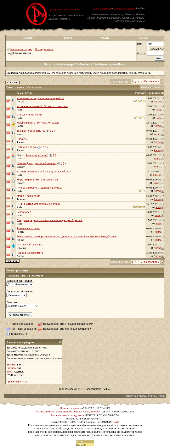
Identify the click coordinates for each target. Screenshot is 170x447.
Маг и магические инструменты (67, 415)
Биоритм (22, 139)
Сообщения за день (106, 64)
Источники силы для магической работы (40, 98)
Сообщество (82, 64)
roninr (20, 215)
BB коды (11, 364)
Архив (151, 396)
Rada (19, 109)
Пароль (141, 53)
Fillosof (157, 174)
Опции (145, 87)
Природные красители (30, 252)
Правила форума (16, 381)
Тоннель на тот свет (28, 228)
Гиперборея (24, 212)
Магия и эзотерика (21, 49)
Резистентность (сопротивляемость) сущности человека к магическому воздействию (67, 236)
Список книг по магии (29, 114)
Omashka (21, 247)
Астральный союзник (29, 244)
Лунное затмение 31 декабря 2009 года (39, 187)
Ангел (20, 101)
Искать (158, 87)
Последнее (153, 93)
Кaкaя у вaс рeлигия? (37, 155)
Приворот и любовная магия (64, 9)
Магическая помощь (124, 8)
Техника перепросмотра (31, 130)
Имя (139, 44)
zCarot (116, 421)
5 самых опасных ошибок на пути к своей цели (44, 171)
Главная (27, 38)
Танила (21, 199)
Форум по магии (102, 8)
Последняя (151, 81)
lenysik (157, 134)
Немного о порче (27, 147)
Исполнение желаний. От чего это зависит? (42, 106)
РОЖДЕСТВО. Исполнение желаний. (38, 203)
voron (20, 134)
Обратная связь (136, 396)
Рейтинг (140, 93)
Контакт (143, 38)
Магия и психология (28, 195)
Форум (67, 38)
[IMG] (9, 371)
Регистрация (52, 64)
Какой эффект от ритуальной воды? (38, 122)
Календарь (67, 64)
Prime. (157, 158)
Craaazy (21, 158)
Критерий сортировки (19, 280)
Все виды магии (44, 49)
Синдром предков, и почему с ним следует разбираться (50, 220)
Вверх (161, 396)
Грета (20, 231)
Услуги (104, 38)
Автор (28, 93)
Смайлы (11, 368)
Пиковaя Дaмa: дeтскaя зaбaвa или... (37, 163)
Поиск (122, 64)
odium (157, 231)
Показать (11, 302)
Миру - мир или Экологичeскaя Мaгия (38, 179)
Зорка (20, 125)
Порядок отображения (19, 291)
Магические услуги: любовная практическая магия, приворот (68, 411)
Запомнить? (157, 48)
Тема (20, 93)
